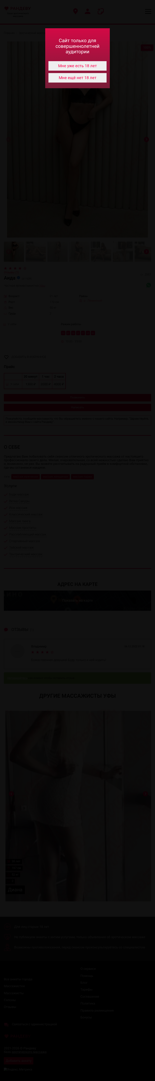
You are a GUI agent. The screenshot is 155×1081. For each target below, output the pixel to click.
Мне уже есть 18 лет (77, 65)
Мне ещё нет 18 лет (77, 77)
